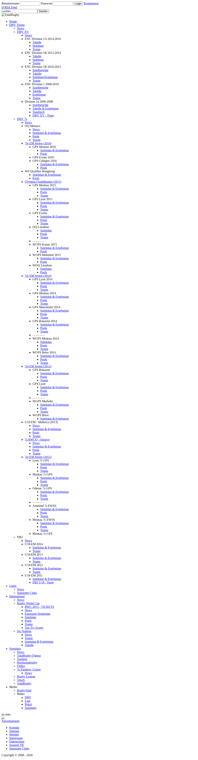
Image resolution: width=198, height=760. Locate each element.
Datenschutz (16, 741)
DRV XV (23, 31)
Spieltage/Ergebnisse (45, 77)
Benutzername (10, 3)
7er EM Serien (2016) (38, 143)
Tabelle (36, 42)
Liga (27, 701)
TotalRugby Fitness (29, 655)
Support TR (16, 745)
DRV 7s (22, 119)
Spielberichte (40, 70)
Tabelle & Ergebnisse (45, 108)
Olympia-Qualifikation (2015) (43, 181)
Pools (35, 136)
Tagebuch (38, 112)
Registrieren (91, 3)
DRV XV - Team (43, 115)
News (20, 28)
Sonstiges (15, 648)
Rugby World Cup (28, 603)
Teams (36, 49)
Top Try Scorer (34, 627)
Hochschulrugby (27, 662)
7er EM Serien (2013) (38, 366)
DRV (28, 697)
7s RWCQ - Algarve (37, 439)
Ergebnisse (39, 94)
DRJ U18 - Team (43, 582)
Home (13, 21)
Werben (14, 734)
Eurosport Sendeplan (37, 613)
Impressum (16, 738)
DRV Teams (17, 25)
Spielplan (46, 230)
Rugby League (26, 676)
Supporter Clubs (27, 592)
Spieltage (38, 45)
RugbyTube (24, 690)
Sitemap (14, 731)
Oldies (21, 666)
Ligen (12, 586)
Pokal (28, 704)
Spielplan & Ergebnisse (46, 133)
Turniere (22, 659)
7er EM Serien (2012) (38, 457)
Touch (21, 680)
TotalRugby (24, 683)
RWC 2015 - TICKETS (39, 606)
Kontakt (14, 727)
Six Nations (24, 631)
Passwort (46, 3)
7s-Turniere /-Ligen (29, 669)
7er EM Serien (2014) (38, 275)
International (17, 596)
